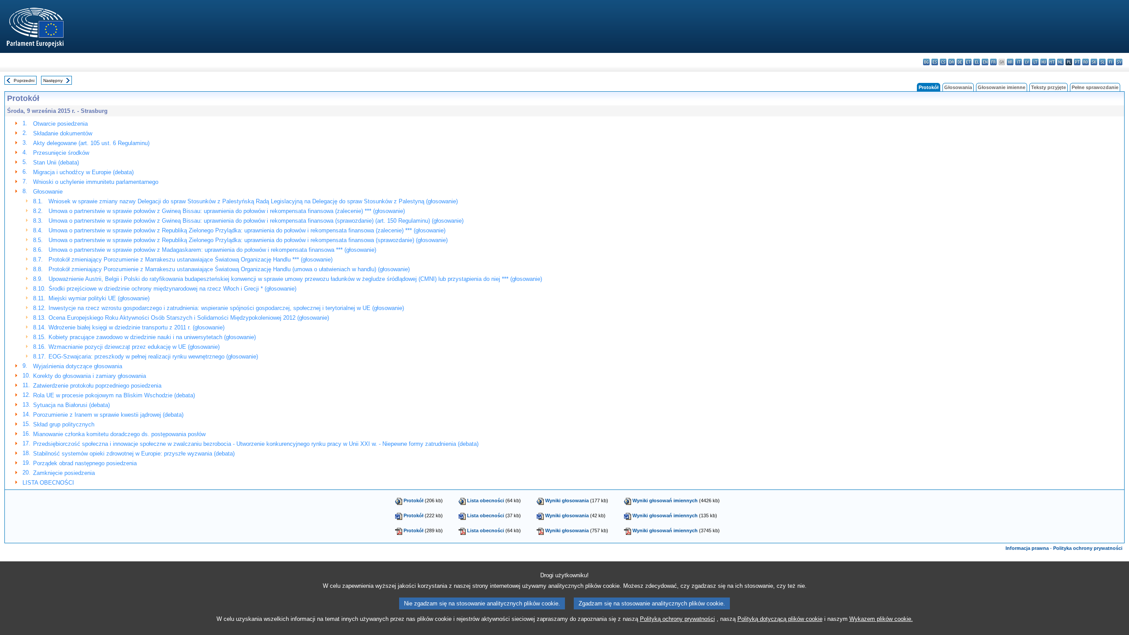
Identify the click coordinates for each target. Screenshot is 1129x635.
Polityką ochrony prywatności (677, 619)
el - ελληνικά (976, 62)
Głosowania (958, 87)
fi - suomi (1110, 62)
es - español (934, 62)
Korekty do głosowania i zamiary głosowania (89, 376)
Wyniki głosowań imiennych (665, 500)
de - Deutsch (960, 62)
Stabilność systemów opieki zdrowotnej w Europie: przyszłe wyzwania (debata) (134, 453)
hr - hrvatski (1010, 62)
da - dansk (951, 62)
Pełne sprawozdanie (1095, 87)
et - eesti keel (968, 62)
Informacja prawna (1027, 548)
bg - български (926, 62)
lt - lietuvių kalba (1035, 62)
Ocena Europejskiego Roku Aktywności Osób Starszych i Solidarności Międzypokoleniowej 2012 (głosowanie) (189, 317)
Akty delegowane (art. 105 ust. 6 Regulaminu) (91, 143)
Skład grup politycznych (63, 424)
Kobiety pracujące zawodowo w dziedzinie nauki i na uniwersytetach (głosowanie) (152, 337)
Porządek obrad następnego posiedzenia (85, 463)
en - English (985, 62)
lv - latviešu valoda (1027, 62)
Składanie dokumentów (62, 133)
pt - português (1077, 62)
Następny (53, 80)
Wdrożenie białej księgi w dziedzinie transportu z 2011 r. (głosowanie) (136, 327)
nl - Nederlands (1060, 62)
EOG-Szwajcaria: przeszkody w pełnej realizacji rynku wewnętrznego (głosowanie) (153, 356)
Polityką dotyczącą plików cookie (779, 619)
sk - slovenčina (1094, 62)
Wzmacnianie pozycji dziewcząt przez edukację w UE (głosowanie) (134, 347)
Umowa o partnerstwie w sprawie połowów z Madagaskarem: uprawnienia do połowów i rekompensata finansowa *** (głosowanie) (212, 250)
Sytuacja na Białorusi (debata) (71, 405)
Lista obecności (485, 500)
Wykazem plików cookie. (881, 619)
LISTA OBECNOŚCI (48, 482)
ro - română (1085, 62)
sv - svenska (1119, 62)
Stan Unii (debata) (56, 162)
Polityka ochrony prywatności (1087, 548)
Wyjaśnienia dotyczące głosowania (77, 366)
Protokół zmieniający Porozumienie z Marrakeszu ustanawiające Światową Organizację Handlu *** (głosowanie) (191, 259)
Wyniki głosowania (567, 500)
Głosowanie (48, 191)
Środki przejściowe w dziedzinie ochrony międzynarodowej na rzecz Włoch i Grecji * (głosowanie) (172, 288)
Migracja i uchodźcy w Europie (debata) (83, 172)
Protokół (413, 500)
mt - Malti (1052, 62)
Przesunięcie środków (61, 152)
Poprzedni (24, 80)
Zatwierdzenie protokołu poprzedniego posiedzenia (97, 385)
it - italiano (1018, 62)
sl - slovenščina (1102, 62)
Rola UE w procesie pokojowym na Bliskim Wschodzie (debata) (114, 395)
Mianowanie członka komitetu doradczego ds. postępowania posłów (119, 434)
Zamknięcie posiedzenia (64, 473)
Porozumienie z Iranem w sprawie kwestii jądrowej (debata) (108, 414)
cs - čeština (943, 62)
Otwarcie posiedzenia (60, 123)
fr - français (993, 62)
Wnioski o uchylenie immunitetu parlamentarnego (95, 182)
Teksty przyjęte (1048, 87)
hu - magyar (1043, 62)
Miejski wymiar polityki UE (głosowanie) (99, 298)
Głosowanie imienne (1001, 87)
